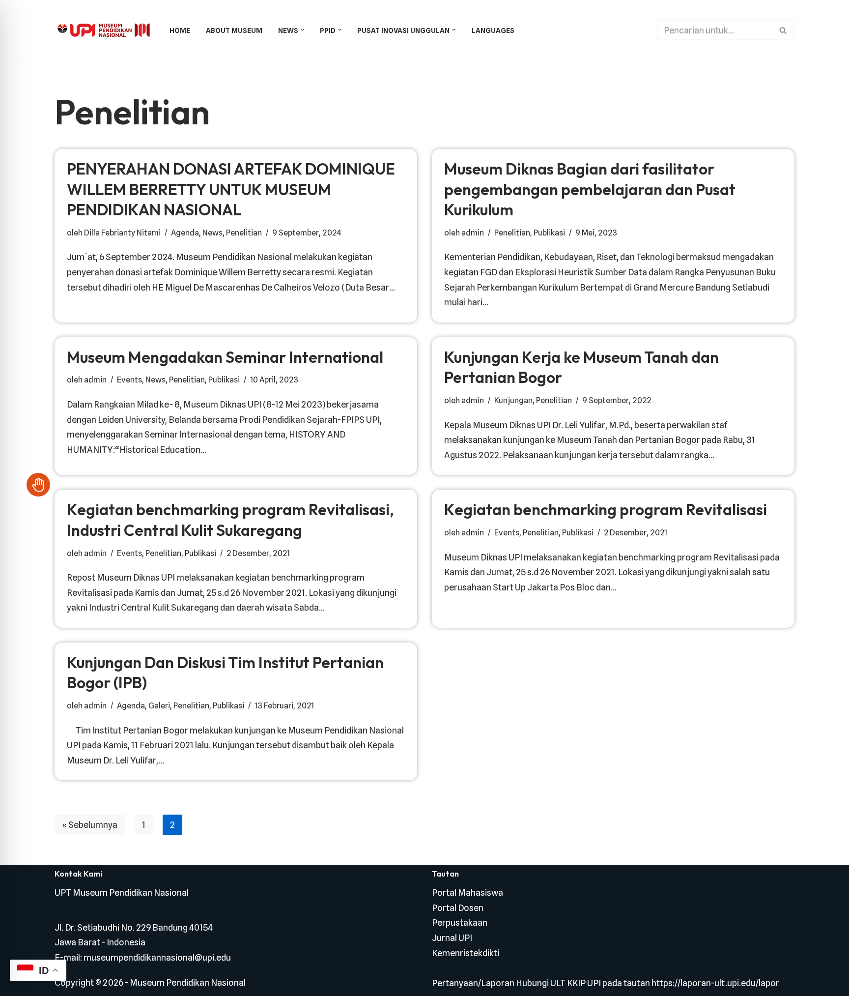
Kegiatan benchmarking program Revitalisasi (605, 509)
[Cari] (783, 30)
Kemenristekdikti (465, 953)
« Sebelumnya (89, 825)
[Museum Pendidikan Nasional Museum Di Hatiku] (104, 30)
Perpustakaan (459, 922)
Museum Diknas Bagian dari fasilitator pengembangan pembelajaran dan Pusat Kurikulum (590, 189)
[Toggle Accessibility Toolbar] (38, 485)
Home (180, 30)
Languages (493, 30)
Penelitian (244, 232)
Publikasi (549, 232)
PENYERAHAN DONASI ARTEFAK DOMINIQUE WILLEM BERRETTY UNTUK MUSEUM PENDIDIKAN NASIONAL (231, 189)
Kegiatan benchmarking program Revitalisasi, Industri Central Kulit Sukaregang (230, 519)
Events (129, 379)
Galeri (159, 705)
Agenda (185, 232)
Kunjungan (513, 400)
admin (472, 232)
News (212, 232)
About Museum (234, 30)
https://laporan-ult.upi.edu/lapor (715, 983)
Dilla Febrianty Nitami (122, 232)
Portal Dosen (457, 908)
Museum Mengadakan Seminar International (225, 357)
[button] (302, 29)
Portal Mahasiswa (467, 892)
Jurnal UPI (452, 938)
